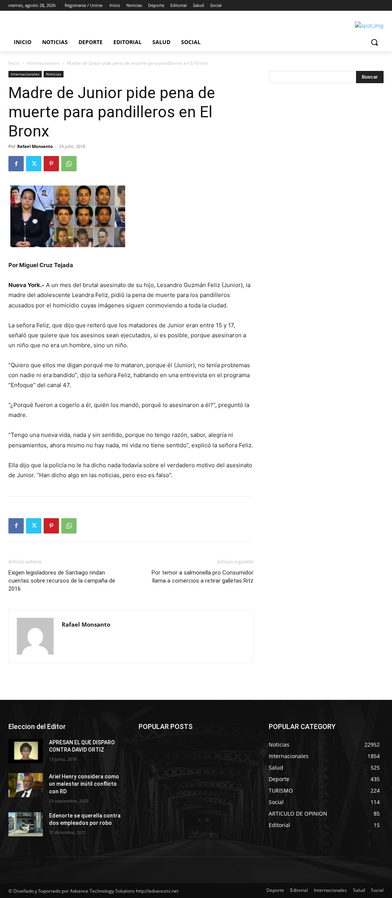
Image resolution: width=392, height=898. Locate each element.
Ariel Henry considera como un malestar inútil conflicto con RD (84, 784)
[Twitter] (33, 163)
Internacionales (43, 63)
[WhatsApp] (69, 163)
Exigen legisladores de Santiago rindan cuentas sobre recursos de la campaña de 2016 (61, 580)
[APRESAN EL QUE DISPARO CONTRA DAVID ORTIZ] (25, 751)
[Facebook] (16, 163)
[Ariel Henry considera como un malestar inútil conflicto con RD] (25, 785)
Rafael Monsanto (35, 146)
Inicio (14, 63)
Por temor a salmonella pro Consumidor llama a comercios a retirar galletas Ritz (202, 576)
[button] (374, 42)
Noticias (53, 74)
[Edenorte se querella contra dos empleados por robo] (25, 824)
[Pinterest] (51, 163)
